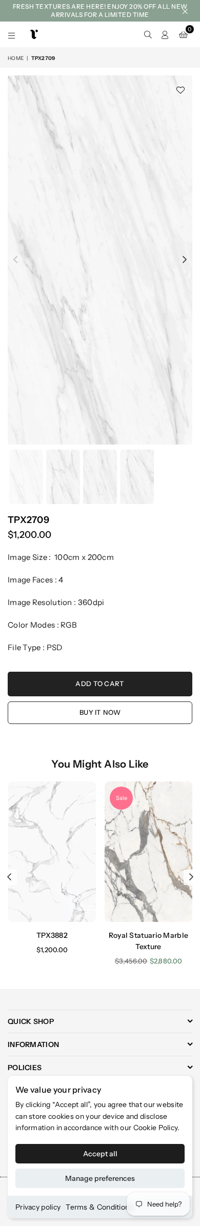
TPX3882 (52, 935)
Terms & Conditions (99, 1207)
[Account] (165, 34)
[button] (183, 34)
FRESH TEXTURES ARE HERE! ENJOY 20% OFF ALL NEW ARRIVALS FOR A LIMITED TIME (100, 10)
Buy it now (100, 712)
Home (16, 58)
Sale (121, 797)
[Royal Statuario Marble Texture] (148, 851)
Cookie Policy (155, 1127)
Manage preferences (100, 1178)
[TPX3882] (52, 851)
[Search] (147, 34)
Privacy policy (38, 1207)
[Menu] (12, 34)
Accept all (100, 1153)
